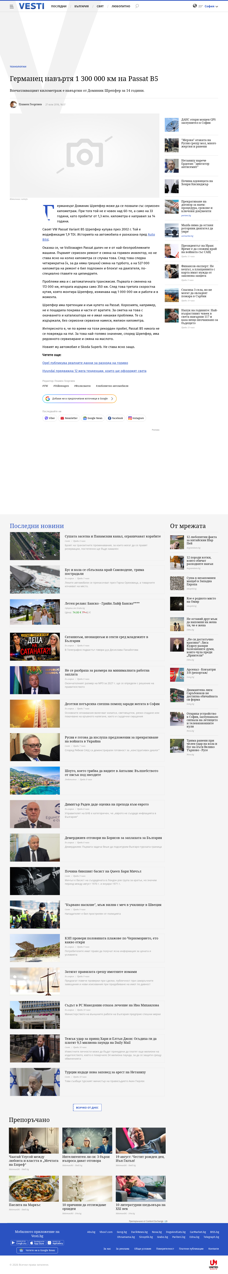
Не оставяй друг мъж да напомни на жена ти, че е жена (202, 622)
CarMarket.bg (198, 1232)
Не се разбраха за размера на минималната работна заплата (107, 672)
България (81, 6)
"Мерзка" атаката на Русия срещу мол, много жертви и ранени (198, 143)
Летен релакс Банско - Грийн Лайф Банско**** (102, 603)
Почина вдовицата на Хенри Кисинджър (197, 182)
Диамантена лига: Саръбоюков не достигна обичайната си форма (202, 694)
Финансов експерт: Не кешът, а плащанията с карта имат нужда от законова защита (198, 271)
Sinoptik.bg (146, 1237)
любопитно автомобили (112, 386)
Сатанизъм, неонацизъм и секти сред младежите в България (106, 639)
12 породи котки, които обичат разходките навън (200, 560)
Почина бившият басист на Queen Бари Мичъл (103, 871)
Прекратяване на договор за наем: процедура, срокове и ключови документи (197, 206)
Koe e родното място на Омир (201, 600)
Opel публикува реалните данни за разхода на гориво (85, 363)
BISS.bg (214, 1232)
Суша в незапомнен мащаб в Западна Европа (201, 581)
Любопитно (121, 6)
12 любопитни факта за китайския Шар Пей (202, 540)
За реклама (122, 1248)
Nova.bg (157, 1232)
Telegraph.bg (211, 1237)
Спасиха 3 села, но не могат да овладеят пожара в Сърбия (196, 293)
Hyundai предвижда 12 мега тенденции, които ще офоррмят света (94, 371)
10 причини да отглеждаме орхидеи (84, 1207)
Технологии (18, 66)
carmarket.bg (187, 236)
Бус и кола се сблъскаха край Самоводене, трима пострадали (104, 572)
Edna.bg (194, 1237)
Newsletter (71, 418)
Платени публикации (191, 1248)
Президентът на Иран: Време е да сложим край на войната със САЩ (199, 249)
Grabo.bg (162, 1237)
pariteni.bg (186, 215)
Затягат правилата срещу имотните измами (101, 971)
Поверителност (165, 1248)
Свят (100, 6)
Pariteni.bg (178, 1237)
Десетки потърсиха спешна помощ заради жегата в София (112, 704)
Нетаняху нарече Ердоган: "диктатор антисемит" (195, 163)
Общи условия (142, 1248)
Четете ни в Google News (40, 1250)
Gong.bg (122, 1232)
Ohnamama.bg (126, 1237)
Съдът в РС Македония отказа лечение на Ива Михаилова (112, 1005)
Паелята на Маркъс (25, 1205)
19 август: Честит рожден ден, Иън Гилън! (140, 1159)
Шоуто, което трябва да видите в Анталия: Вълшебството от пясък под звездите (111, 773)
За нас (107, 1248)
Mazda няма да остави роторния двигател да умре (197, 228)
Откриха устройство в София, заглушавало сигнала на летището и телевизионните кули (202, 720)
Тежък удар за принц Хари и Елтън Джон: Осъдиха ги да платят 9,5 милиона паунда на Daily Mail (111, 1040)
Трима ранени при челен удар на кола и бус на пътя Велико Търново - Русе (202, 745)
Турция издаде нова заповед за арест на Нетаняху (105, 1072)
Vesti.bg (31, 6)
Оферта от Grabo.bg (75, 608)
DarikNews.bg (139, 1232)
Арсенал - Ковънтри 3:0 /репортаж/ (201, 671)
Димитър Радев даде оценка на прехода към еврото (107, 804)
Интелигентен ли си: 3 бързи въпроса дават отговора (86, 1159)
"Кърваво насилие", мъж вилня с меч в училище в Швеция (113, 905)
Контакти (213, 1248)
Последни (58, 6)
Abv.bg (91, 1232)
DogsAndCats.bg (176, 1232)
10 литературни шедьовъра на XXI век (140, 1207)
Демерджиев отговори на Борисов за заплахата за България (113, 838)
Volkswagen (62, 386)
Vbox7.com (106, 1232)
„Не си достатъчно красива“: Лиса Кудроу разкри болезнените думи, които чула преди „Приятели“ (200, 647)
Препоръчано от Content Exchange (146, 1221)
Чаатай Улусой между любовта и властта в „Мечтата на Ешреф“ (33, 1160)
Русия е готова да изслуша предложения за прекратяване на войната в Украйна (111, 739)
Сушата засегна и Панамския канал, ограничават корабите (113, 536)
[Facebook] (219, 1253)
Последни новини (37, 526)
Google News (95, 418)
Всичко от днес (87, 1107)
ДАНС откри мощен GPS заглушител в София (198, 121)
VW (46, 386)
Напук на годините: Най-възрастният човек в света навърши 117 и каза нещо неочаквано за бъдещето (199, 316)
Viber (52, 418)
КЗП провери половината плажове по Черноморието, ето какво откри (111, 940)
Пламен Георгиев (30, 104)
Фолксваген (83, 386)
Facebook (117, 418)
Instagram (138, 418)
